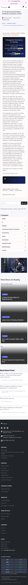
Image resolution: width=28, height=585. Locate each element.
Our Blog (3, 530)
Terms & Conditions (5, 542)
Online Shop (4, 503)
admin (10, 17)
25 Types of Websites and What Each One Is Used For (14, 412)
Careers (3, 519)
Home (3, 23)
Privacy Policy (4, 544)
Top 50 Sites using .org (7, 401)
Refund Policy (4, 546)
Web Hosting (6, 317)
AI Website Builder (5, 500)
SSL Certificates (5, 491)
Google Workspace (5, 489)
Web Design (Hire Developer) (7, 505)
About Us (3, 527)
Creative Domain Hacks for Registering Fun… (10, 298)
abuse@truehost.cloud (9, 550)
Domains (5, 294)
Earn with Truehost (5, 513)
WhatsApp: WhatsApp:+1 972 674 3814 (12, 437)
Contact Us (3, 533)
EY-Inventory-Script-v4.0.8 (10, 173)
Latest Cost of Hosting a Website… (13, 320)
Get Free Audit (14, 3)
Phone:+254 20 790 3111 (8, 435)
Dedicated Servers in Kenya (7, 455)
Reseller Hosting (5, 516)
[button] (9, 7)
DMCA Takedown (5, 548)
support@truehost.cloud (9, 440)
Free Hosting (4, 458)
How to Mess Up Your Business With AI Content (12, 380)
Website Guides (5, 19)
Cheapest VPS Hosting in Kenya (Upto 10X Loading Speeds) (12, 453)
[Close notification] (26, 2)
